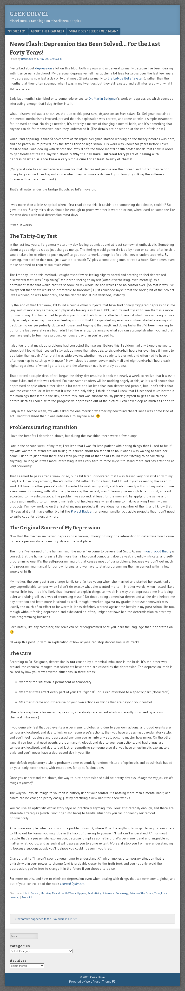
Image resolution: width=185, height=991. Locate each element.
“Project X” (16, 31)
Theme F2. (109, 981)
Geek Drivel (29, 14)
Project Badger (82, 511)
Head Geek (27, 59)
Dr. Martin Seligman (103, 98)
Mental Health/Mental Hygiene (69, 893)
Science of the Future (141, 893)
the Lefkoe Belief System (126, 78)
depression (43, 68)
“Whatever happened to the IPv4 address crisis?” (46, 919)
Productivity (94, 893)
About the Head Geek (47, 31)
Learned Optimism (72, 883)
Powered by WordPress (84, 981)
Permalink (27, 897)
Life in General (31, 893)
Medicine (46, 893)
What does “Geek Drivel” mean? (93, 31)
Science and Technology (115, 893)
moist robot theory (157, 551)
